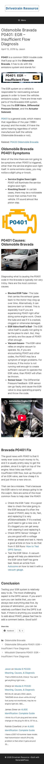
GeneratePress (22, 760)
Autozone (13, 566)
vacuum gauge (15, 569)
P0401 (4, 118)
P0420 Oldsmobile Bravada (24, 142)
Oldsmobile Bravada (15, 640)
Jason (8, 669)
